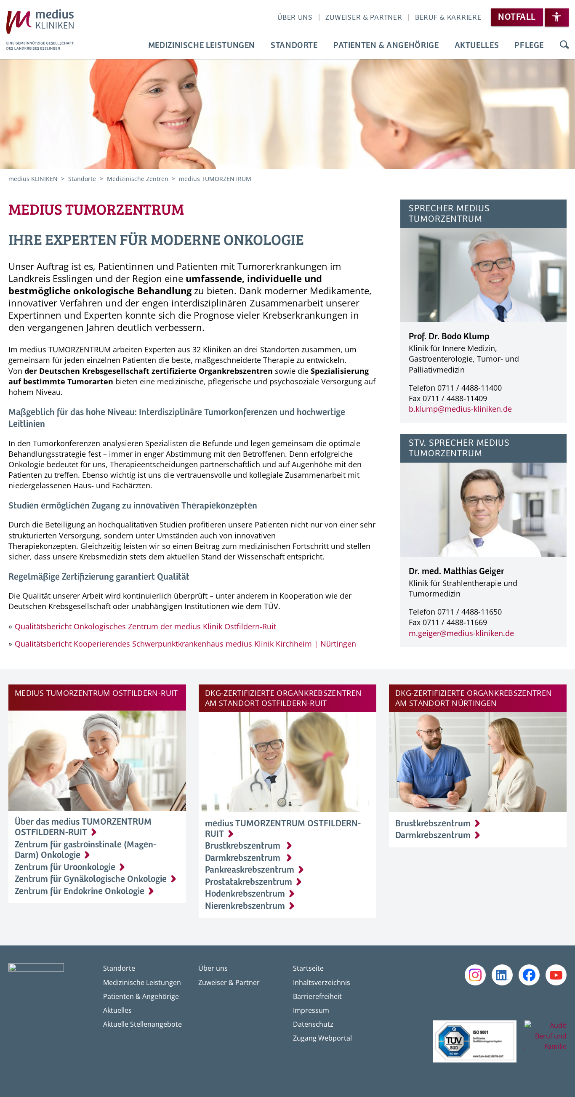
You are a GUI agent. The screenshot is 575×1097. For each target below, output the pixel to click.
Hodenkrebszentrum (245, 894)
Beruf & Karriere (448, 17)
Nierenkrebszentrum (245, 906)
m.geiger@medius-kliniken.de (461, 633)
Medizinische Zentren (138, 179)
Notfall (516, 17)
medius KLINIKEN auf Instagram (475, 974)
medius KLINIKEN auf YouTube (556, 974)
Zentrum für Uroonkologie (65, 868)
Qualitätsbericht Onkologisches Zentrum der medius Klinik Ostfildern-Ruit (145, 626)
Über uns (295, 17)
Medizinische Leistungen (201, 46)
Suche (564, 45)
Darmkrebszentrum (243, 858)
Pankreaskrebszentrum (249, 870)
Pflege (529, 46)
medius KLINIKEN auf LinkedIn (502, 974)
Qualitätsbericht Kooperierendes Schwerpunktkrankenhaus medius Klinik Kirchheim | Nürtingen (185, 644)
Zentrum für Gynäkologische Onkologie (91, 879)
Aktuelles (477, 46)
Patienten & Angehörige (386, 46)
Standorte (294, 46)
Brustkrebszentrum (243, 846)
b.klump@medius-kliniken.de (460, 409)
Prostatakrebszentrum (248, 882)
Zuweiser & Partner (363, 17)
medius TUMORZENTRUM (215, 179)
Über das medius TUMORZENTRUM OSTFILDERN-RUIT (83, 827)
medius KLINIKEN (33, 179)
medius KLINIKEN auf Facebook (529, 974)
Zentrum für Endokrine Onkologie (79, 892)
